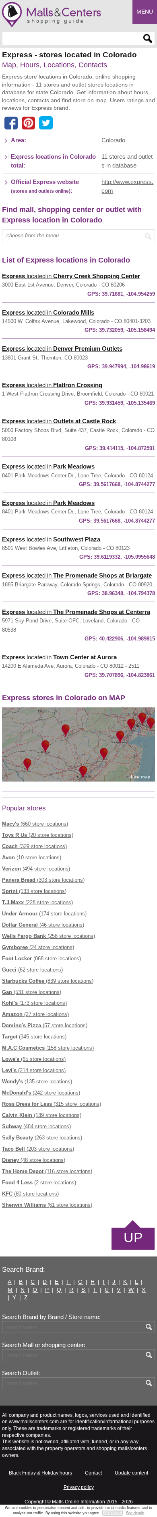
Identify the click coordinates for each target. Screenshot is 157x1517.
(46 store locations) (43, 925)
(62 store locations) (32, 970)
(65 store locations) (34, 1059)
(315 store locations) (51, 1104)
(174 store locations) (44, 914)
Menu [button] (144, 11)
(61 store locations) (47, 1205)
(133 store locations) (34, 891)
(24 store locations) (38, 947)
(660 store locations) (35, 824)
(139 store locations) (41, 1115)
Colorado (113, 140)
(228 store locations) (37, 902)
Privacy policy (79, 1487)
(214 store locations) (34, 1070)
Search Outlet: (21, 1373)
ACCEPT (112, 1513)
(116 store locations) (47, 1171)
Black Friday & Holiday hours (40, 1473)
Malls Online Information (78, 1502)
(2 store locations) (39, 1183)
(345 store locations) (34, 1037)
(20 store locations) (37, 835)
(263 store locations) (42, 1138)
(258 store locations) (48, 936)
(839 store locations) (47, 981)
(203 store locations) (38, 1149)
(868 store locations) (41, 958)
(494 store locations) (36, 869)
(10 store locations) (31, 857)
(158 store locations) (48, 1048)
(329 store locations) (34, 846)
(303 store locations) (43, 880)
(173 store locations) (34, 1003)
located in (71, 276)
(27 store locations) (35, 1014)
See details (135, 1513)
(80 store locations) (30, 1194)
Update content (131, 1473)
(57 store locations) (44, 1025)
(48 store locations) (33, 1160)
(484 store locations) (36, 1126)
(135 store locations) (37, 1082)
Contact (93, 1473)
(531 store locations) (31, 992)
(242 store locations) (41, 1093)
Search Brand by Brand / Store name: (51, 1317)
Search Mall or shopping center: (43, 1345)
